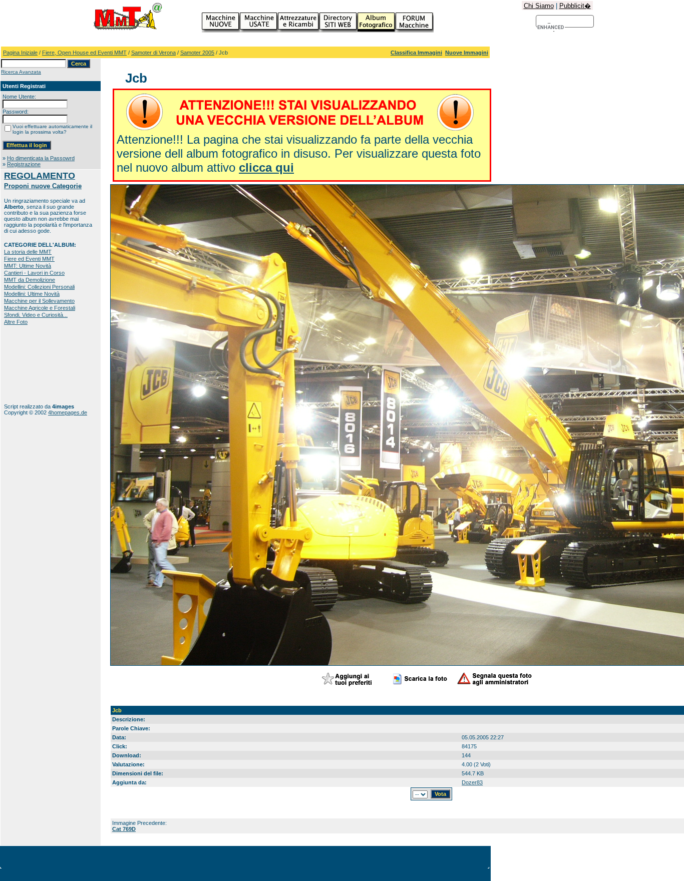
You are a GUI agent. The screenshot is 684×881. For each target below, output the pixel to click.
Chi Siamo (539, 6)
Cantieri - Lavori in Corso (34, 273)
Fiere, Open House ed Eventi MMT (84, 53)
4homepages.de (67, 412)
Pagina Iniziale (20, 53)
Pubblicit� (575, 6)
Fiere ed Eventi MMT (29, 259)
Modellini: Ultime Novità (32, 294)
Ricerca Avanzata (21, 72)
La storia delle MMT (28, 252)
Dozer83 (472, 782)
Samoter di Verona (153, 53)
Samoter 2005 (197, 53)
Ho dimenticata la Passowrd (41, 158)
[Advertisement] (35, 364)
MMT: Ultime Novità (27, 266)
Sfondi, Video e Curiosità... (36, 315)
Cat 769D (124, 829)
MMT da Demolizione (29, 280)
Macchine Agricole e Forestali (39, 308)
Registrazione (24, 164)
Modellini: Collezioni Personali (39, 287)
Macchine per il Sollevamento (39, 301)
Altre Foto (16, 322)
